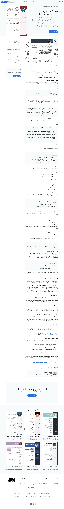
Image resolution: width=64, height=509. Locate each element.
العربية (38, 497)
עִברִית (15, 496)
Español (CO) (20, 493)
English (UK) (29, 493)
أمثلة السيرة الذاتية (56, 6)
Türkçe (40, 496)
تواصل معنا (34, 482)
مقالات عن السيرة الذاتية (43, 483)
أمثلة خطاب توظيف (44, 486)
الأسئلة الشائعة (26, 1)
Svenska (48, 496)
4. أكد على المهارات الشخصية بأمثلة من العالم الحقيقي (13, 60)
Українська (19, 496)
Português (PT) (23, 494)
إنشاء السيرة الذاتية (55, 480)
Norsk (36, 494)
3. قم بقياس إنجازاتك (17, 57)
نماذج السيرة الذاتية (44, 480)
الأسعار (33, 1)
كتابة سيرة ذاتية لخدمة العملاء (17, 64)
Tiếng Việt (44, 496)
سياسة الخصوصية (33, 486)
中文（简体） (33, 497)
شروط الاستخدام (33, 484)
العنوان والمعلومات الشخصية (16, 44)
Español (25, 493)
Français (15, 493)
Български (28, 496)
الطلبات (57, 484)
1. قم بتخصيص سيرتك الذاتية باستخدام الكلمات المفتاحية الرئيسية (13, 54)
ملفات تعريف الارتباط (31, 487)
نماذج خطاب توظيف (44, 484)
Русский (23, 496)
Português (29, 494)
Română (18, 494)
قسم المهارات (18, 47)
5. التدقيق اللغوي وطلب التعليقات (15, 62)
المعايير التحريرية (22, 483)
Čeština (36, 496)
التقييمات (24, 482)
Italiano (49, 494)
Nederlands (41, 494)
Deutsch (38, 493)
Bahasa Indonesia (47, 493)
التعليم (19, 45)
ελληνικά (32, 496)
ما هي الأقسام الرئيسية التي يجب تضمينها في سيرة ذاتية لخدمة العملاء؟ (14, 42)
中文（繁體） (27, 497)
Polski (33, 494)
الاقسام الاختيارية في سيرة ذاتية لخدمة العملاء (13, 49)
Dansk (42, 493)
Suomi (14, 494)
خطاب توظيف (56, 482)
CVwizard (30, 506)
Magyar (45, 494)
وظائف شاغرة (56, 483)
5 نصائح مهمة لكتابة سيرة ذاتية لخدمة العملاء (14, 51)
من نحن (24, 480)
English (34, 493)
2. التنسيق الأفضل (17, 56)
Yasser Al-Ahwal (54, 8)
